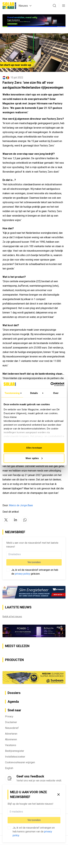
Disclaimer (11, 722)
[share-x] (6, 519)
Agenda (13, 702)
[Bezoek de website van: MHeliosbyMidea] (34, 20)
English (9, 768)
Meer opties (32, 458)
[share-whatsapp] (25, 519)
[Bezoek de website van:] (34, 631)
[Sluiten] (58, 794)
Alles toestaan (34, 447)
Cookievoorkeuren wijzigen (20, 762)
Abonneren (11, 739)
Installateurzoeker (15, 756)
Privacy (9, 716)
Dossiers (14, 693)
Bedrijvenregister (14, 750)
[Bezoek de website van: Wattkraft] (34, 592)
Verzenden (34, 820)
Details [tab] (34, 393)
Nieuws (23, 5)
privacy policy (22, 573)
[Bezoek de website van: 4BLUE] (34, 677)
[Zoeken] (54, 5)
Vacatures (10, 745)
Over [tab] (56, 393)
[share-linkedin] (15, 519)
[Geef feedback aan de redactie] (9, 778)
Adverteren (11, 733)
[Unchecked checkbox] (9, 827)
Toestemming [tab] (12, 393)
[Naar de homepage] (9, 5)
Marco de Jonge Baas (21, 505)
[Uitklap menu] (63, 5)
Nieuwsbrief (12, 727)
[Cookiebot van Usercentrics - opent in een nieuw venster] (50, 384)
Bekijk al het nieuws (12, 616)
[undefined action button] (59, 811)
